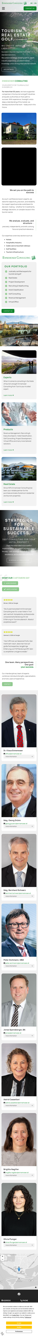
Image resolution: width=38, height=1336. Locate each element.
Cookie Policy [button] (15, 1315)
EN (35, 3)
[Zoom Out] (2, 1259)
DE (32, 3)
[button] (30, 8)
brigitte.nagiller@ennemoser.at (17, 1172)
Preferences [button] (28, 1317)
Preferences (19, 1331)
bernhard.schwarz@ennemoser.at (18, 893)
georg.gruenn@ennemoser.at (16, 823)
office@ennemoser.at (13, 754)
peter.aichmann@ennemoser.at (17, 963)
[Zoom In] (2, 1256)
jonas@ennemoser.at (13, 1033)
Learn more (9, 395)
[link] (32, 756)
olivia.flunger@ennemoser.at (16, 1242)
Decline (19, 1327)
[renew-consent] (2, 1333)
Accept (19, 1323)
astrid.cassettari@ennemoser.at (17, 1103)
